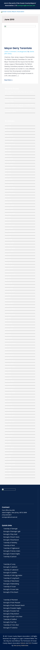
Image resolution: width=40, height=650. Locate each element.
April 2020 (8, 237)
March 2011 (8, 430)
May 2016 (8, 320)
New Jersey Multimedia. (21, 645)
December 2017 (10, 291)
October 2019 (9, 251)
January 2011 (9, 436)
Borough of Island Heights (11, 554)
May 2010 (8, 441)
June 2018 (8, 277)
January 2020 (9, 245)
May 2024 (8, 173)
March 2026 (8, 133)
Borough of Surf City (9, 622)
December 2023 (10, 188)
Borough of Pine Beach (10, 592)
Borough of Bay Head (10, 534)
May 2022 (8, 219)
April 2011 (8, 427)
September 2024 (10, 168)
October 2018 (9, 271)
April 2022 (8, 222)
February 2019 (9, 266)
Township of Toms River (11, 625)
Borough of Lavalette (10, 572)
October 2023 (9, 191)
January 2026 (9, 136)
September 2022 (10, 214)
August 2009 (9, 453)
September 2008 (10, 465)
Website (23, 643)
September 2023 (10, 193)
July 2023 (7, 196)
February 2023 (9, 205)
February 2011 (9, 433)
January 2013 (9, 384)
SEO (30, 643)
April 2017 (8, 297)
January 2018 (9, 289)
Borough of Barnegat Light (11, 531)
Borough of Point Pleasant (11, 602)
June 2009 (8, 456)
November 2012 (10, 387)
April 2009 (8, 459)
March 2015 (8, 338)
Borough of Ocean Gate (11, 589)
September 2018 (10, 274)
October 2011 (9, 418)
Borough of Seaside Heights (12, 608)
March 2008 (8, 476)
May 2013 (8, 372)
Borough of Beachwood (11, 540)
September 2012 (10, 392)
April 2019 (8, 260)
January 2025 (9, 159)
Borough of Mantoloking (11, 584)
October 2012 (9, 390)
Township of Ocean (9, 586)
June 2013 (8, 369)
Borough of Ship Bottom (11, 614)
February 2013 (9, 381)
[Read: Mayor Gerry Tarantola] (20, 35)
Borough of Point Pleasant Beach (14, 605)
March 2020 (8, 240)
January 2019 (9, 268)
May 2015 (8, 335)
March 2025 (8, 156)
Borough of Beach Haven (11, 537)
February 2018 (9, 286)
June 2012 (8, 395)
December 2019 (10, 248)
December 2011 (10, 413)
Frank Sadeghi (9, 97)
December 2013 (10, 361)
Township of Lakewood (10, 570)
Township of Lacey (9, 564)
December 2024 (10, 162)
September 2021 (10, 231)
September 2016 (10, 315)
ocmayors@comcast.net (26, 5)
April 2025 (8, 153)
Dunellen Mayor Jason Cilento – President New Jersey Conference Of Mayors (19, 105)
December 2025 (10, 139)
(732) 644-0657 (6, 515)
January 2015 (9, 341)
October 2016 (9, 312)
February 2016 (9, 326)
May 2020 (8, 234)
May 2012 (8, 398)
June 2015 (8, 332)
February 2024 (9, 182)
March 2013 (8, 378)
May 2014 (8, 346)
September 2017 (10, 294)
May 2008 (8, 470)
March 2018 (8, 283)
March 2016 (8, 323)
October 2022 (9, 211)
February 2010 (9, 447)
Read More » (8, 80)
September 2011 (10, 421)
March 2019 (8, 263)
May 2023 (8, 199)
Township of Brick (9, 545)
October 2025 (9, 141)
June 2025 (8, 147)
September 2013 (10, 366)
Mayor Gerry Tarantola (18, 48)
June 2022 (8, 216)
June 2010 (8, 439)
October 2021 (9, 228)
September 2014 (10, 343)
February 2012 (9, 407)
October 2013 (9, 364)
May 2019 (8, 257)
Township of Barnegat (10, 529)
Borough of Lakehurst (10, 567)
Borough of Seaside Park (11, 611)
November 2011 (10, 416)
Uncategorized (21, 51)
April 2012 (8, 401)
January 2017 (9, 306)
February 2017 (9, 303)
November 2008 (10, 462)
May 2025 (8, 150)
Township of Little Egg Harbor (12, 575)
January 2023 (9, 208)
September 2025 (10, 144)
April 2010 (8, 444)
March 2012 (8, 404)
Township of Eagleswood (11, 548)
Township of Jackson (10, 556)
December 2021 (10, 225)
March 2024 (8, 179)
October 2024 (9, 165)
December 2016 (10, 309)
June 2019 (8, 254)
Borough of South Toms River (12, 616)
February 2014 (9, 355)
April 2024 (8, 176)
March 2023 (8, 202)
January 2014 (9, 358)
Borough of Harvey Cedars (11, 551)
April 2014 (8, 349)
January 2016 (9, 329)
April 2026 (8, 130)
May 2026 (8, 127)
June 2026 (8, 124)
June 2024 (8, 170)
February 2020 (9, 242)
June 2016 (8, 317)
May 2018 (8, 280)
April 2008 (8, 473)
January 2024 (9, 185)
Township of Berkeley (10, 542)
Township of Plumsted (10, 600)
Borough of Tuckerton (10, 628)
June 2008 (8, 467)
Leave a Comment (10, 51)
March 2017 (8, 300)
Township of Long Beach (11, 578)
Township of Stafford (10, 619)
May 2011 (8, 424)
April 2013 (8, 375)
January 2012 (9, 410)
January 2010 (9, 450)
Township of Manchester (11, 581)
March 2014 (8, 352)
